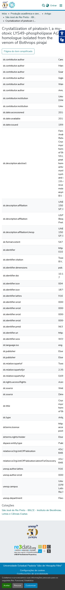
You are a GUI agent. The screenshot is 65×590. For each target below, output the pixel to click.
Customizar (31, 585)
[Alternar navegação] (61, 5)
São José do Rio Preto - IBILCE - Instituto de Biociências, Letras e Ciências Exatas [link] (20, 17)
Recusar (17, 585)
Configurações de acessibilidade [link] (32, 573)
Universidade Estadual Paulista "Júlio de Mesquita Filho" (32, 565)
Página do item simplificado (18, 51)
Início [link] (4, 13)
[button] (12, 5)
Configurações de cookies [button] (32, 570)
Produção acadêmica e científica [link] (26, 13)
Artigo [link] (47, 13)
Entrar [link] (53, 5)
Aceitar (7, 585)
